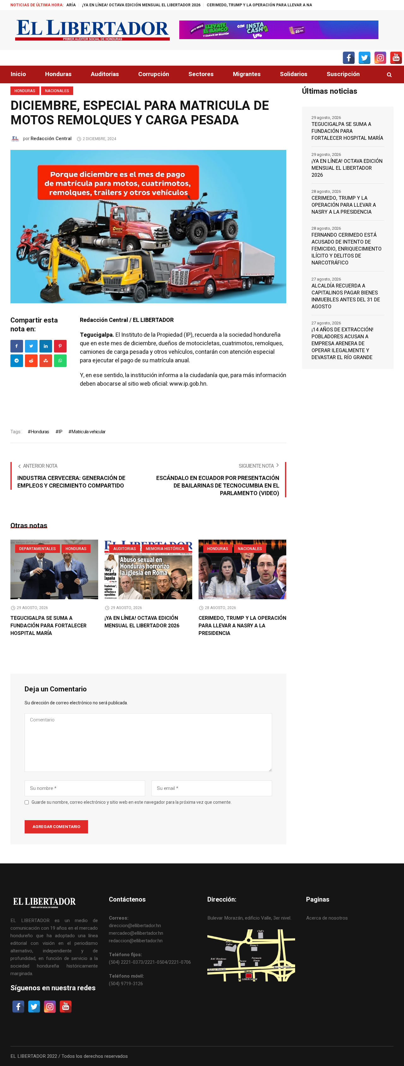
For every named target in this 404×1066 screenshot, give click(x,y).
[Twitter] (31, 346)
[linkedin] (45, 346)
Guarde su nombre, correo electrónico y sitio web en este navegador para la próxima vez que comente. (132, 802)
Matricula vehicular (88, 431)
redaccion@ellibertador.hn (136, 940)
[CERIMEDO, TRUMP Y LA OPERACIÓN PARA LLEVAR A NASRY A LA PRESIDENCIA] (242, 569)
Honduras (25, 91)
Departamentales (37, 549)
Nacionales (57, 91)
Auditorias (124, 549)
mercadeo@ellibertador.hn (136, 933)
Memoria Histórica (165, 549)
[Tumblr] (60, 360)
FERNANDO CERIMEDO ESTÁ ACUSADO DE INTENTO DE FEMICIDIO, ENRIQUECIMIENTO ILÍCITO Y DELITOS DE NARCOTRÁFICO (347, 249)
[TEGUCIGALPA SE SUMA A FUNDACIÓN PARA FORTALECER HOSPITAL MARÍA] (54, 569)
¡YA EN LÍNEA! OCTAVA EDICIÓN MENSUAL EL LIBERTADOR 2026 (111, 5)
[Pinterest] (60, 346)
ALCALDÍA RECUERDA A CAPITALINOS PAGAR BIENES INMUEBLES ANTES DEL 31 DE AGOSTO (346, 296)
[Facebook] (16, 346)
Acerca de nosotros (327, 918)
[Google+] (16, 360)
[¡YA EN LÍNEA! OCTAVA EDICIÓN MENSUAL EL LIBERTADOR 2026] (148, 569)
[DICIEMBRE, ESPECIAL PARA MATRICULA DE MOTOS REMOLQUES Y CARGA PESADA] (148, 226)
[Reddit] (31, 360)
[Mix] (45, 360)
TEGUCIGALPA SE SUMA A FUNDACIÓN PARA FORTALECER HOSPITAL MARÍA (48, 625)
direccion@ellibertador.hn (135, 925)
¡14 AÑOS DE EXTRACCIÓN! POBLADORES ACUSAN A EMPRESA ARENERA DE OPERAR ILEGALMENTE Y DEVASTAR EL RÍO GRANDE (342, 343)
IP (60, 431)
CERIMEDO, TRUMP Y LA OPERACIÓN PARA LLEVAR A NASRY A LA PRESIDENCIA (251, 5)
